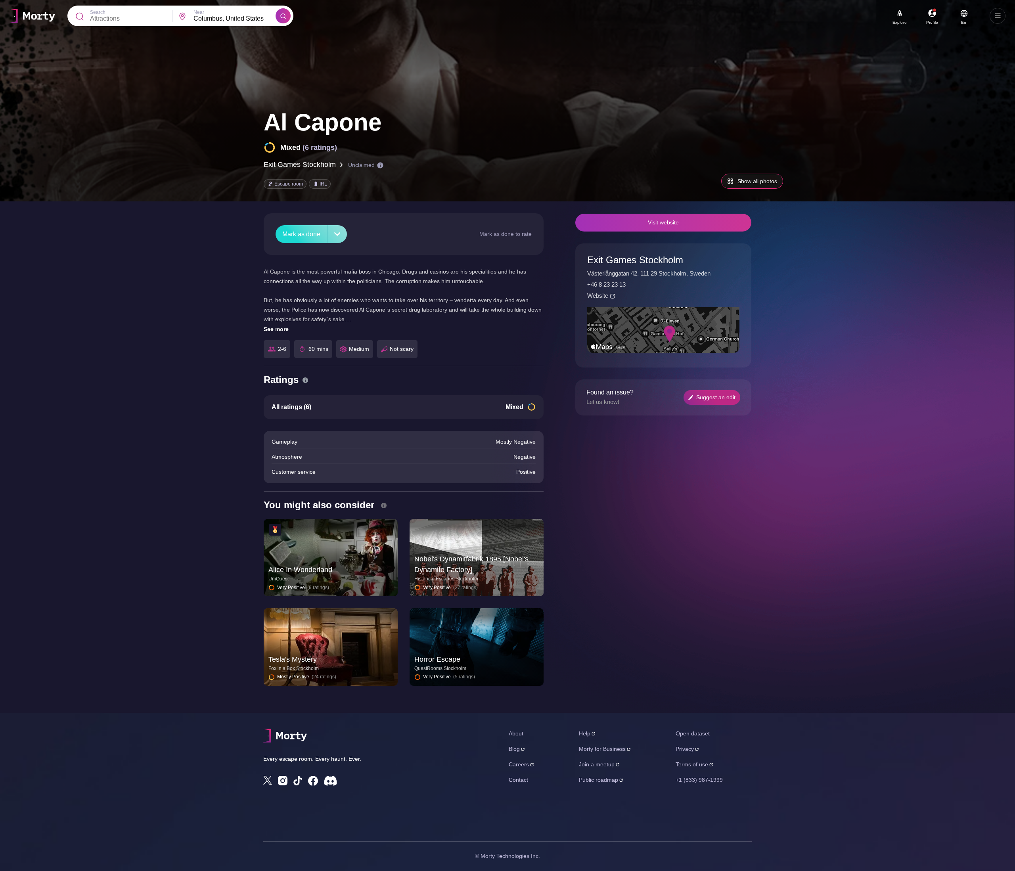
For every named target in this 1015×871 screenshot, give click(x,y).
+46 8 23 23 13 (606, 284)
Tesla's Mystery (292, 659)
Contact (518, 780)
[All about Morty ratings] (305, 380)
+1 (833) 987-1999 (699, 780)
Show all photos (757, 181)
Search (97, 12)
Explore (899, 22)
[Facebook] (313, 781)
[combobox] (234, 18)
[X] (267, 780)
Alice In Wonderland (300, 570)
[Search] (283, 15)
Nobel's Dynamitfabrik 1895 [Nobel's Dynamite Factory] (471, 564)
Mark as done (301, 234)
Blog (514, 749)
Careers (519, 764)
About (516, 733)
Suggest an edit (715, 397)
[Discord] (330, 781)
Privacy (685, 749)
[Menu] (997, 16)
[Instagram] (282, 780)
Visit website (663, 222)
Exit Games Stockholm (300, 164)
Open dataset (693, 733)
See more (276, 329)
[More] (337, 234)
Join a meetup (597, 764)
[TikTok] (297, 781)
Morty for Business (602, 749)
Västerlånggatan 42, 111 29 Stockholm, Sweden (648, 273)
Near (198, 12)
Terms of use (692, 764)
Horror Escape (437, 659)
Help (584, 733)
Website (597, 295)
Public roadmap (598, 780)
